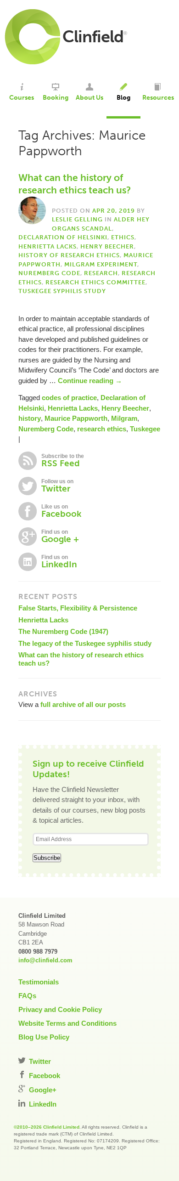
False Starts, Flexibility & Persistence (77, 608)
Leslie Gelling (77, 219)
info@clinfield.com (45, 960)
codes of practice (69, 397)
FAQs (27, 996)
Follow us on (57, 486)
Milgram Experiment (100, 264)
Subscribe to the (62, 461)
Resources (158, 98)
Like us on (61, 511)
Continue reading (90, 380)
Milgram (124, 418)
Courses (21, 98)
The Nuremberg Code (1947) (63, 631)
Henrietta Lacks (47, 246)
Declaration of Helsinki (62, 237)
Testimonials (38, 982)
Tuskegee (145, 429)
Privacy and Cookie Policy (60, 1009)
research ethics (101, 429)
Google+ (41, 1090)
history (29, 418)
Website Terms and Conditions (67, 1023)
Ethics (122, 237)
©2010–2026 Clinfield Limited (46, 1127)
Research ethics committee (95, 282)
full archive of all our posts (83, 704)
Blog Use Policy (43, 1037)
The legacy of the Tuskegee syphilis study (84, 643)
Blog (123, 98)
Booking (55, 98)
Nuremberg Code (49, 273)
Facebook (43, 1075)
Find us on (60, 536)
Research (101, 273)
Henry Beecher (107, 246)
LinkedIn (41, 1104)
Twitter (39, 1061)
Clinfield (92, 36)
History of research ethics (69, 255)
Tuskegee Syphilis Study (62, 291)
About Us (89, 98)
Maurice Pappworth (76, 418)
